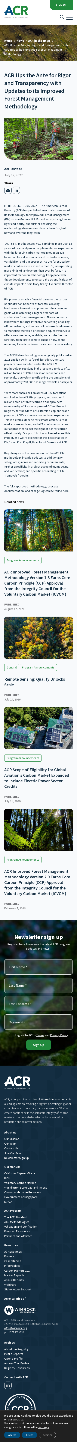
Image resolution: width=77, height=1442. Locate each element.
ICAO (7, 1178)
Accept (12, 1434)
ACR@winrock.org (15, 1328)
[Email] (8, 190)
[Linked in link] (8, 1385)
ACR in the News (39, 40)
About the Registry (16, 1349)
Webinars (10, 1285)
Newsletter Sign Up (16, 1158)
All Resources (13, 1251)
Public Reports (13, 1354)
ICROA (8, 1202)
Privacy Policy (59, 1035)
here (65, 491)
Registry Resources (17, 1368)
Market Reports (14, 1275)
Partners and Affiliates (18, 1236)
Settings (47, 1434)
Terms (40, 1035)
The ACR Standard (15, 1217)
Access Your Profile (16, 1363)
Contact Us (11, 1148)
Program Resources (17, 1231)
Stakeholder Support (17, 1289)
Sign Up (61, 5)
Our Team (10, 1143)
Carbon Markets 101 (17, 1270)
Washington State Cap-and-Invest (25, 1187)
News (20, 40)
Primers (9, 1256)
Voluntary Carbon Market (20, 1183)
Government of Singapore (21, 1197)
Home (8, 40)
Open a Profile (13, 1358)
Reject (29, 1434)
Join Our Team (13, 1153)
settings (43, 1427)
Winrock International (54, 1099)
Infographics (12, 1266)
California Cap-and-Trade (19, 1173)
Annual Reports (14, 1280)
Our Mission (11, 1139)
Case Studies (12, 1261)
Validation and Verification (20, 1226)
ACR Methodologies (17, 1222)
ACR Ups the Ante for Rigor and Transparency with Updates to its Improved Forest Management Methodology (36, 49)
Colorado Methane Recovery (22, 1192)
